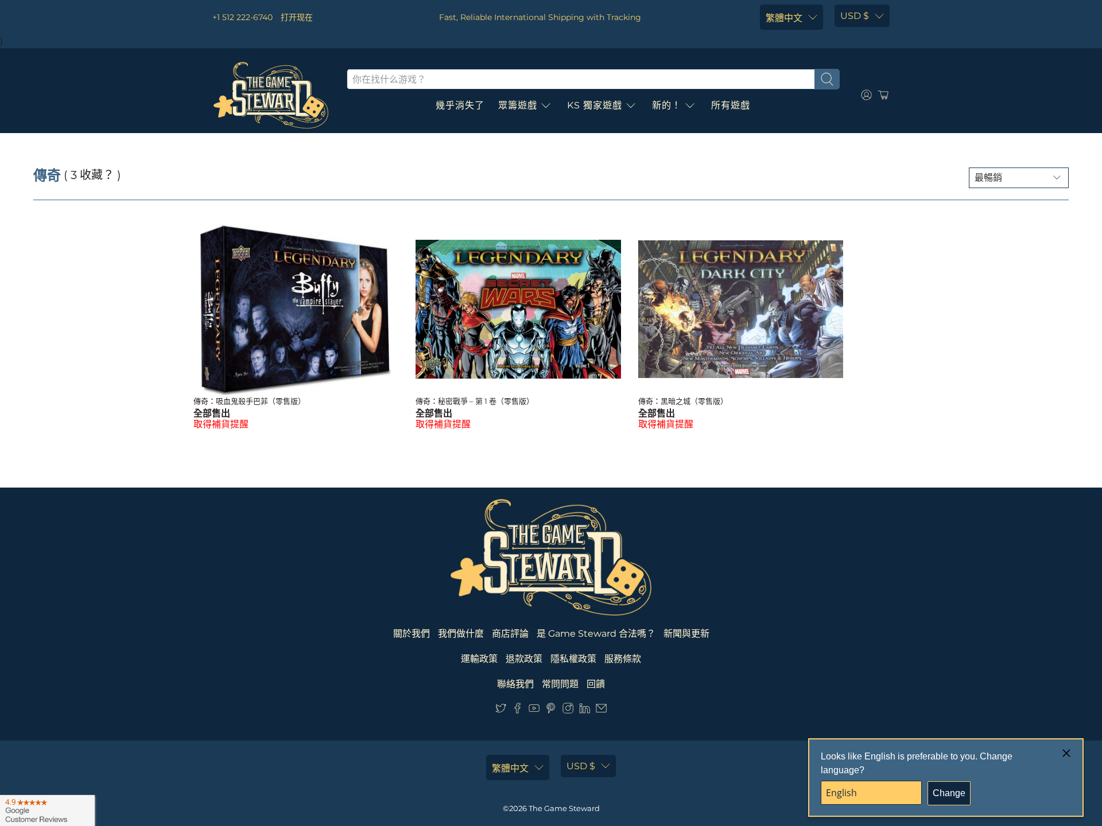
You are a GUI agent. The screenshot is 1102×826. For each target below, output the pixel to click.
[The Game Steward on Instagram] (567, 710)
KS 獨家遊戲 (594, 105)
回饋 (596, 684)
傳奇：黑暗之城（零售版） (683, 401)
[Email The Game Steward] (601, 710)
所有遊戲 (730, 105)
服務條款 (622, 658)
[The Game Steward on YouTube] (534, 710)
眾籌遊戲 (517, 105)
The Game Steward (564, 808)
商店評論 (510, 633)
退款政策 (524, 658)
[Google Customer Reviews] (47, 810)
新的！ (666, 105)
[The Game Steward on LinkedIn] (584, 710)
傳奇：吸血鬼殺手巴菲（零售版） (249, 401)
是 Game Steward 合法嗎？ (596, 633)
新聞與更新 (686, 633)
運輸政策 (479, 658)
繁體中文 (784, 18)
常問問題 (560, 684)
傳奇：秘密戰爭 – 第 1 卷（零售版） (475, 401)
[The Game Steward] (271, 95)
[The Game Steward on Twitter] (500, 710)
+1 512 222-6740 (242, 17)
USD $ (854, 15)
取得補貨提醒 (221, 424)
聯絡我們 (515, 684)
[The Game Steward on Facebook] (517, 710)
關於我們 (411, 633)
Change (949, 793)
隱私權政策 (573, 658)
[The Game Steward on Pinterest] (550, 710)
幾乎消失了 (460, 105)
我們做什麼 (461, 633)
